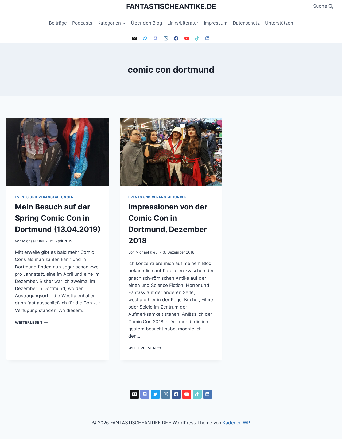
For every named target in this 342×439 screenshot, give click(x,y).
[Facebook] (176, 38)
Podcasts (82, 23)
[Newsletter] (134, 38)
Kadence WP (236, 422)
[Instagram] (165, 38)
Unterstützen (279, 23)
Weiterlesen (31, 322)
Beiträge (58, 23)
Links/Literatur (182, 23)
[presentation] (57, 152)
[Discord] (155, 38)
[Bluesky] (144, 38)
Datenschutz (246, 23)
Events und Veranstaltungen (44, 197)
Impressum (215, 23)
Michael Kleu (33, 241)
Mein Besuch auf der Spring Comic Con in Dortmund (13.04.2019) (57, 218)
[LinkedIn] (207, 38)
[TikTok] (197, 38)
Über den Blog (146, 23)
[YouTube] (186, 38)
